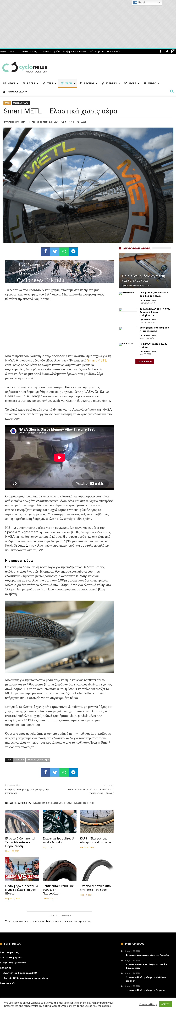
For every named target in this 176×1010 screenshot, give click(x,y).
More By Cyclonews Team (52, 803)
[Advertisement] (59, 330)
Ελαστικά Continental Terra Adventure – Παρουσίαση (20, 842)
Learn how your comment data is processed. (69, 921)
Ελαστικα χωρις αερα (38, 759)
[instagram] (173, 51)
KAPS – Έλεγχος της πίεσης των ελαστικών (96, 840)
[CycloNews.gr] (24, 59)
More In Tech (84, 803)
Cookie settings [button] (148, 1004)
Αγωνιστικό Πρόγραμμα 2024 (20, 972)
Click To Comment (59, 915)
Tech (7, 103)
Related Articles (18, 803)
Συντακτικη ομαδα (50, 51)
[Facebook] (160, 51)
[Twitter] (167, 51)
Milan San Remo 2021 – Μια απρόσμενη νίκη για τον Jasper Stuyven (91, 789)
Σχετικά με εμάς (28, 51)
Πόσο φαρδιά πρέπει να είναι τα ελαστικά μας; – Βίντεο (22, 889)
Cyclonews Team (16, 121)
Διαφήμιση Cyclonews (74, 51)
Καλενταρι (95, 51)
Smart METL (97, 360)
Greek (141, 2)
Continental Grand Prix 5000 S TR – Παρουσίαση (58, 889)
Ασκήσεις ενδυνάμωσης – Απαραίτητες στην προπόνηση (27, 789)
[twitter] (54, 251)
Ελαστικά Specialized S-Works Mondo (59, 840)
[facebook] (45, 251)
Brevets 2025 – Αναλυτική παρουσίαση (25, 978)
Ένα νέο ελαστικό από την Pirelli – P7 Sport (95, 888)
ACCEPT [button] (165, 1004)
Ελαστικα (19, 759)
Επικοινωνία (113, 51)
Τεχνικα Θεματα (20, 103)
